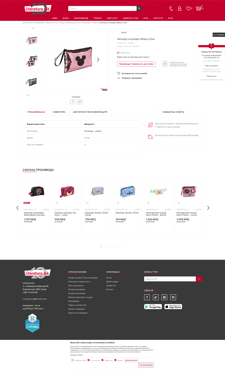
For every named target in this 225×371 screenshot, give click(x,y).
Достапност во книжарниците (90, 112)
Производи (39, 23)
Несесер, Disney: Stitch (127, 213)
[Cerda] (124, 32)
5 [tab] (116, 246)
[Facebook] (72, 102)
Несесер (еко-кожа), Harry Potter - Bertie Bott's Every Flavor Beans (158, 215)
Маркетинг (109, 360)
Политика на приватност (79, 282)
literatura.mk (28, 23)
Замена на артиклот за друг (80, 297)
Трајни (120, 360)
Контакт (110, 289)
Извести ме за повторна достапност (133, 57)
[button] (159, 73)
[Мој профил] (180, 8)
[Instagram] (164, 297)
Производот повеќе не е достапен (136, 64)
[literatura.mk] (38, 8)
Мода (62, 23)
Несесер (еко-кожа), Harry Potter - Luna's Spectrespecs (186, 215)
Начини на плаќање (76, 289)
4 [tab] (112, 246)
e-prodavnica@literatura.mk (211, 80)
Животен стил (52, 23)
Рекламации (73, 301)
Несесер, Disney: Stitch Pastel (96, 214)
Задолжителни (80, 360)
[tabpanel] (37, 208)
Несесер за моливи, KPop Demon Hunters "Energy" (34, 215)
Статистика (95, 360)
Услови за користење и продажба (83, 278)
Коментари (59, 112)
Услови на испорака (76, 293)
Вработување (112, 282)
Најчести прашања (76, 309)
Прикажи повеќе (76, 355)
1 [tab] (101, 246)
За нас (109, 278)
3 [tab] (109, 246)
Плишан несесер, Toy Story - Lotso (65, 214)
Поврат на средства (77, 305)
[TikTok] (155, 297)
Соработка (111, 286)
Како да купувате (76, 286)
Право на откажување (78, 313)
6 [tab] (120, 246)
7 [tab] (124, 246)
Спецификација (36, 112)
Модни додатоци (73, 23)
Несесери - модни (90, 23)
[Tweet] (80, 102)
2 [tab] (105, 246)
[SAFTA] (26, 203)
